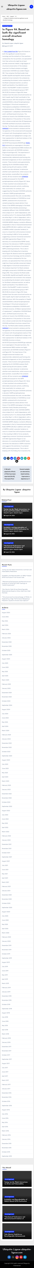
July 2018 (5, 1017)
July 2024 (5, 713)
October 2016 (6, 1101)
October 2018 (6, 1004)
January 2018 (6, 1042)
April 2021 (5, 878)
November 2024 (7, 697)
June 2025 (5, 667)
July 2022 (5, 815)
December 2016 (6, 1093)
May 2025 (5, 671)
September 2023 (7, 756)
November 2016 (6, 1097)
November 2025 (7, 646)
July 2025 (5, 663)
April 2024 (5, 726)
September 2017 (7, 1059)
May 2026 (5, 621)
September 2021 (7, 857)
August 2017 (6, 1063)
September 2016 (7, 1105)
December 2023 (7, 743)
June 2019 (5, 971)
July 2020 (5, 916)
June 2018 (5, 1021)
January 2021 (6, 890)
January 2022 (6, 840)
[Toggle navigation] (2, 7)
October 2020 (6, 903)
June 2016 (5, 1118)
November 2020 (7, 899)
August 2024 (6, 709)
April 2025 (5, 676)
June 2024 (5, 718)
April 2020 (5, 928)
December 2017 (6, 1046)
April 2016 (5, 1126)
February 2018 (6, 1038)
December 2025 (7, 642)
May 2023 (5, 772)
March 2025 (5, 680)
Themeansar (17, 1265)
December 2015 (6, 1143)
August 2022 (6, 810)
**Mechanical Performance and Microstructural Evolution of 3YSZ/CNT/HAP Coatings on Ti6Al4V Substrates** (16, 583)
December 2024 (7, 692)
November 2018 (6, 1000)
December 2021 (6, 844)
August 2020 (6, 912)
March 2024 (5, 730)
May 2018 (5, 1025)
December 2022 (7, 794)
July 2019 (5, 966)
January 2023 (6, 789)
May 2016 (5, 1122)
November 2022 (7, 798)
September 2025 (7, 654)
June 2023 (5, 768)
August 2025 (6, 659)
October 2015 (6, 1152)
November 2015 (6, 1147)
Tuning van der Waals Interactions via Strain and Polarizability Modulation (16, 1183)
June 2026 (5, 617)
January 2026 (6, 638)
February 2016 (6, 1135)
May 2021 (5, 874)
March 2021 (5, 882)
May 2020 (5, 924)
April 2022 (5, 827)
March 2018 (5, 1034)
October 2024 (6, 701)
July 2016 (5, 1114)
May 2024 (5, 722)
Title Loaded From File (11, 51)
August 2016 (6, 1110)
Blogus (26, 1263)
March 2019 (5, 983)
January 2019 (6, 992)
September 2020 (7, 907)
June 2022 (5, 819)
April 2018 (5, 1030)
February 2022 (6, 836)
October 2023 (6, 751)
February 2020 (6, 937)
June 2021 (5, 869)
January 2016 (6, 1139)
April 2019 (5, 979)
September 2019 (7, 958)
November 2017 (6, 1051)
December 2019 (6, 945)
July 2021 (5, 865)
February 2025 (6, 684)
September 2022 (7, 806)
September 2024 (7, 705)
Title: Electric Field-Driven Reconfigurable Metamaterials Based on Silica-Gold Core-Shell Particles (16, 591)
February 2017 (6, 1084)
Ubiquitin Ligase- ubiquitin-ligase (13, 43)
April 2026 (5, 625)
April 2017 (5, 1076)
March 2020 (5, 933)
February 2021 (6, 886)
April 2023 (5, 777)
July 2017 (5, 1067)
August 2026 (6, 612)
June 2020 (5, 920)
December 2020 (7, 895)
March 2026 (5, 629)
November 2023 (7, 747)
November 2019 (6, 949)
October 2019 (6, 954)
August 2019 (6, 962)
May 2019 (5, 975)
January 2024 (6, 739)
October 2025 (6, 650)
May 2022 (5, 823)
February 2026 (6, 633)
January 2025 (6, 688)
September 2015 (7, 1156)
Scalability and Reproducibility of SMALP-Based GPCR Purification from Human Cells (17, 529)
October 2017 (6, 1055)
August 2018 (6, 1013)
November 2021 (6, 848)
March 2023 (5, 781)
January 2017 (6, 1089)
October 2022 (6, 802)
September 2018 (7, 1008)
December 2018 (6, 996)
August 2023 (6, 760)
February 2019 (6, 987)
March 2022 (5, 831)
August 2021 (6, 861)
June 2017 (5, 1072)
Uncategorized (7, 26)
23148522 (25, 176)
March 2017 (5, 1080)
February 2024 (6, 735)
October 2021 (6, 853)
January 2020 (6, 941)
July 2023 (5, 764)
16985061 (5, 128)
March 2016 (5, 1131)
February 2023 (6, 785)
